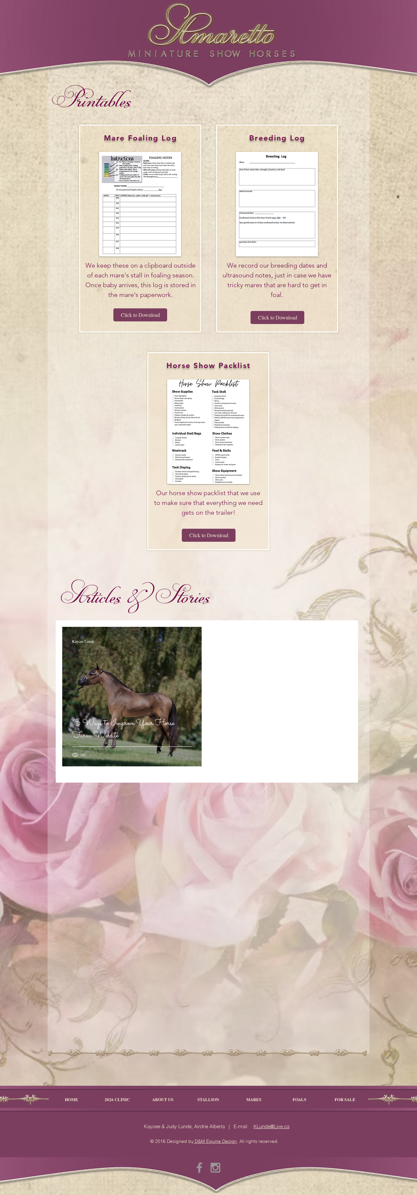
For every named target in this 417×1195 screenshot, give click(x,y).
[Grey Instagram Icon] (215, 1167)
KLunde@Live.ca (271, 1126)
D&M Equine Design (215, 1141)
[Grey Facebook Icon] (199, 1167)
